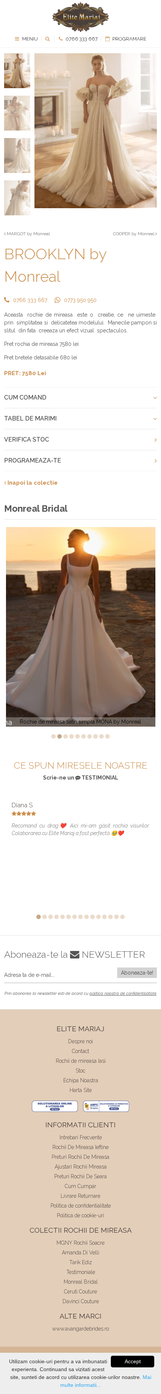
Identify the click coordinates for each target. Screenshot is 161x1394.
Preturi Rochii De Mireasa (80, 1157)
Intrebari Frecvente (81, 1137)
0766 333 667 (81, 39)
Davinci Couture (81, 1301)
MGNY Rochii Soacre (80, 1243)
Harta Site (81, 1090)
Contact (80, 1051)
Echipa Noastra (80, 1080)
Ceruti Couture (80, 1292)
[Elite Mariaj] (80, 17)
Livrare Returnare (80, 1196)
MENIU (29, 39)
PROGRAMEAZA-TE (32, 460)
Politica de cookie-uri (80, 1215)
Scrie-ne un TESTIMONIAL (80, 778)
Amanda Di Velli (80, 1253)
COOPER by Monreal (134, 233)
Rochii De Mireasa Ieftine (80, 1147)
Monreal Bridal (81, 1282)
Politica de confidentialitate (81, 1206)
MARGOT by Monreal (28, 233)
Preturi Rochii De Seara (80, 1176)
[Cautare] (48, 39)
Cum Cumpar (80, 1186)
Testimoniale (80, 1272)
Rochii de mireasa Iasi (81, 1061)
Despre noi (80, 1041)
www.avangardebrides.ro (80, 1329)
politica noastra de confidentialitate (123, 993)
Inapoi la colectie (32, 482)
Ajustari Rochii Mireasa (81, 1167)
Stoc (80, 1071)
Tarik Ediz (80, 1262)
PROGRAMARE (128, 39)
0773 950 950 (80, 300)
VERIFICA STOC (26, 439)
